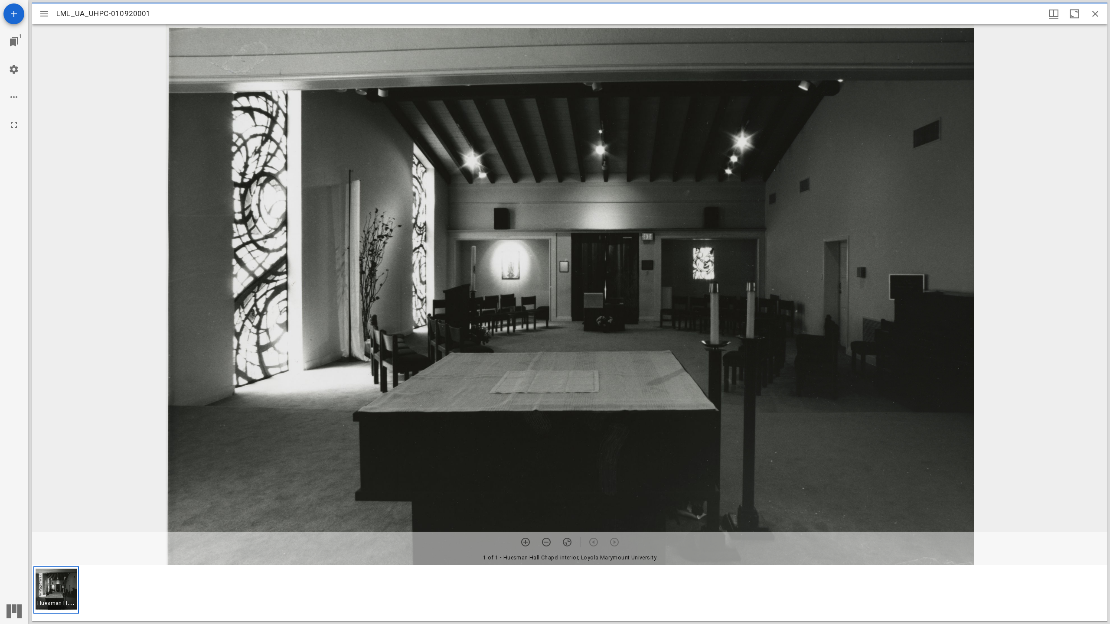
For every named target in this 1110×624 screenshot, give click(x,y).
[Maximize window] (1074, 13)
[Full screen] (13, 124)
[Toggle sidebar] (44, 13)
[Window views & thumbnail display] (1053, 13)
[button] (56, 590)
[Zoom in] (525, 542)
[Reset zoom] (567, 542)
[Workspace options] (13, 97)
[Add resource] (13, 13)
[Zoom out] (546, 542)
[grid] (569, 593)
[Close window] (1095, 13)
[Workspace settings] (13, 69)
